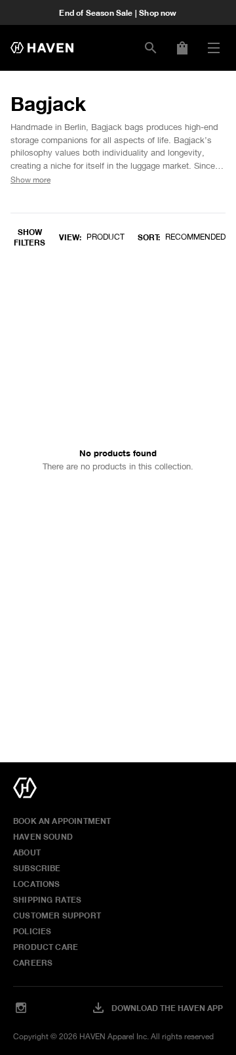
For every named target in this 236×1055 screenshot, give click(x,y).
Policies (32, 931)
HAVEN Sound (43, 836)
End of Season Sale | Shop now (117, 12)
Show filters (29, 237)
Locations (36, 883)
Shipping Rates (47, 899)
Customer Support (57, 915)
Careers (32, 962)
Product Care (45, 946)
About (27, 852)
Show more (30, 179)
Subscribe (37, 868)
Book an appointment (62, 820)
